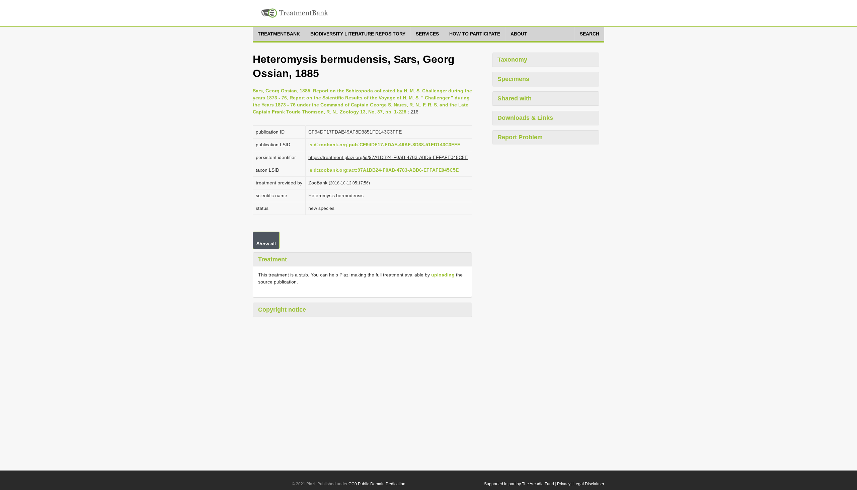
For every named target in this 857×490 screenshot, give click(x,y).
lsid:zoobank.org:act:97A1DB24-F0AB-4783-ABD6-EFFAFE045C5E (383, 170)
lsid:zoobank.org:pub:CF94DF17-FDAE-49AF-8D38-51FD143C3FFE (384, 144)
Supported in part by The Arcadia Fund (519, 484)
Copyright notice (282, 309)
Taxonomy (512, 59)
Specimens (513, 79)
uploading (443, 274)
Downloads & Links (525, 117)
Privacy (563, 484)
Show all (266, 243)
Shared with (514, 98)
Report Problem (520, 137)
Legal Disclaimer (588, 484)
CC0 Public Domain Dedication (376, 484)
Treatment (272, 259)
